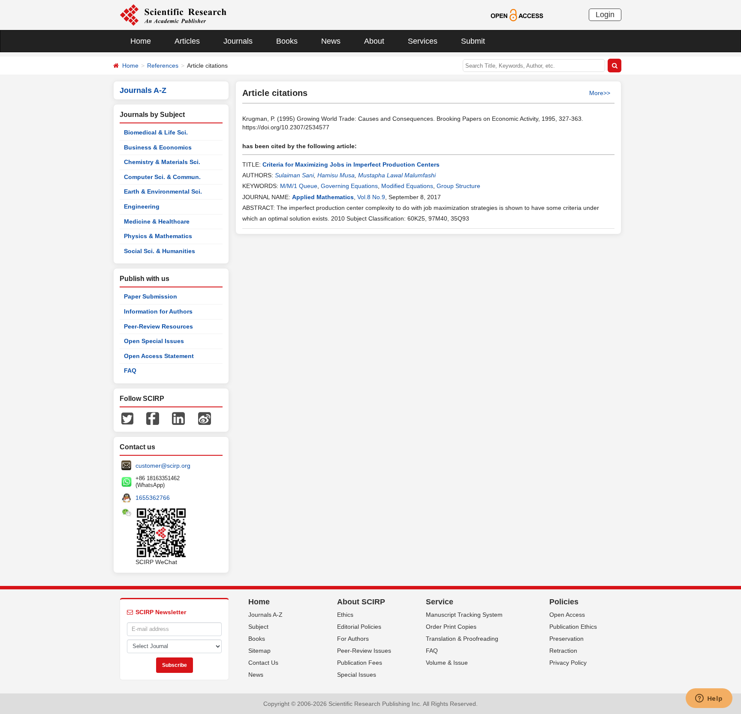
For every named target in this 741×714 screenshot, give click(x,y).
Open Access (567, 614)
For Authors (353, 638)
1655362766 (153, 497)
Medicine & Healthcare (157, 221)
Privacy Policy (568, 662)
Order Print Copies (451, 626)
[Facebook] (152, 418)
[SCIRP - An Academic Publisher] (173, 14)
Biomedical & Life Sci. (156, 132)
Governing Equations (349, 185)
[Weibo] (204, 418)
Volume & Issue (447, 662)
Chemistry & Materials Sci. (162, 161)
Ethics (345, 614)
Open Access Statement (159, 356)
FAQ (130, 370)
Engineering (142, 206)
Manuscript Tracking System (464, 614)
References (162, 65)
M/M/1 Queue (298, 185)
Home (140, 41)
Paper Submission (150, 296)
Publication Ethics (573, 626)
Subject (258, 626)
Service (439, 601)
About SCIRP (361, 601)
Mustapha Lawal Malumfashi (397, 175)
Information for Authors (158, 311)
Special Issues (356, 674)
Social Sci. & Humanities (159, 251)
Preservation (566, 638)
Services (422, 41)
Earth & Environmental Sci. (163, 191)
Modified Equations (407, 185)
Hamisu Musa (336, 175)
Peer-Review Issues (364, 650)
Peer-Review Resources (158, 326)
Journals (238, 41)
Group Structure (458, 185)
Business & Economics (158, 147)
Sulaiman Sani (294, 175)
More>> (599, 93)
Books (287, 41)
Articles (187, 41)
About (374, 41)
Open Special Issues (154, 341)
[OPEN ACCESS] (517, 14)
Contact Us (263, 662)
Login (605, 14)
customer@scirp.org (163, 465)
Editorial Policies (359, 626)
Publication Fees (359, 662)
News (330, 41)
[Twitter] (127, 418)
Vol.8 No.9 (371, 197)
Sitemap (259, 650)
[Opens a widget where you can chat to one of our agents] (708, 699)
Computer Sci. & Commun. (162, 176)
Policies (563, 601)
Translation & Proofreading (462, 638)
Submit (473, 41)
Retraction (563, 650)
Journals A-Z (265, 614)
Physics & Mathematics (158, 236)
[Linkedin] (178, 418)
